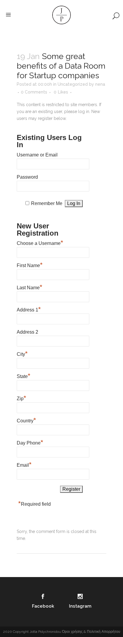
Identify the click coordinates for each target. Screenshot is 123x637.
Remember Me (46, 203)
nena (100, 84)
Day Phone (30, 442)
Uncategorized (73, 84)
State (23, 375)
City (22, 353)
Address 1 (29, 309)
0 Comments (34, 92)
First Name (30, 264)
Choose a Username (40, 242)
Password (27, 177)
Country (26, 420)
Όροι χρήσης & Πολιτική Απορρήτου (91, 632)
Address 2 (27, 332)
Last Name (29, 287)
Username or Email (37, 154)
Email (24, 464)
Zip (21, 397)
